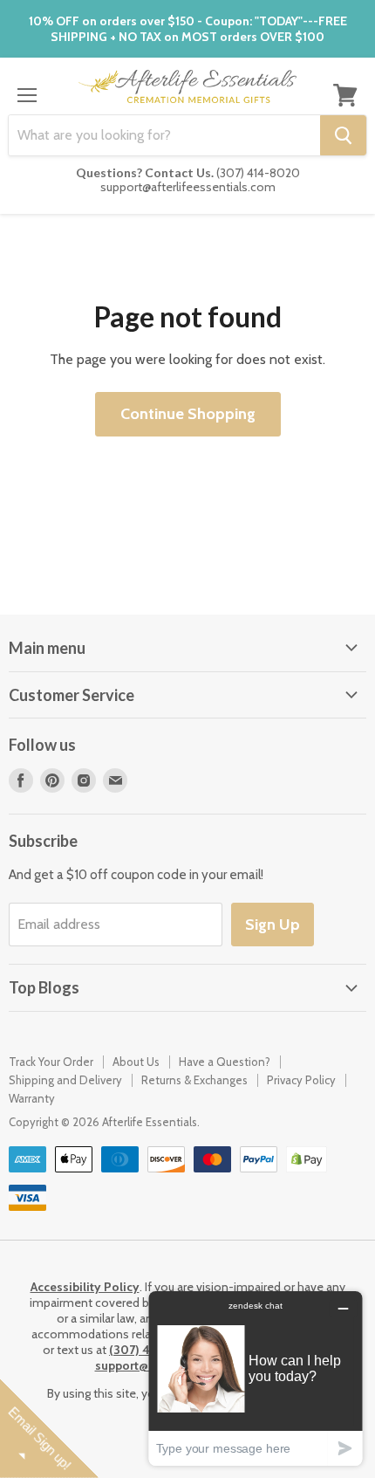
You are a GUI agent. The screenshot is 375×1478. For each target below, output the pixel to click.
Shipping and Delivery (65, 1080)
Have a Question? (224, 1062)
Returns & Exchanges (194, 1080)
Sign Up (272, 924)
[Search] (343, 135)
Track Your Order (51, 1062)
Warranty (32, 1098)
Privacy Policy (301, 1080)
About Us (136, 1062)
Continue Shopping (188, 413)
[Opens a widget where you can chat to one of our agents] (255, 1378)
